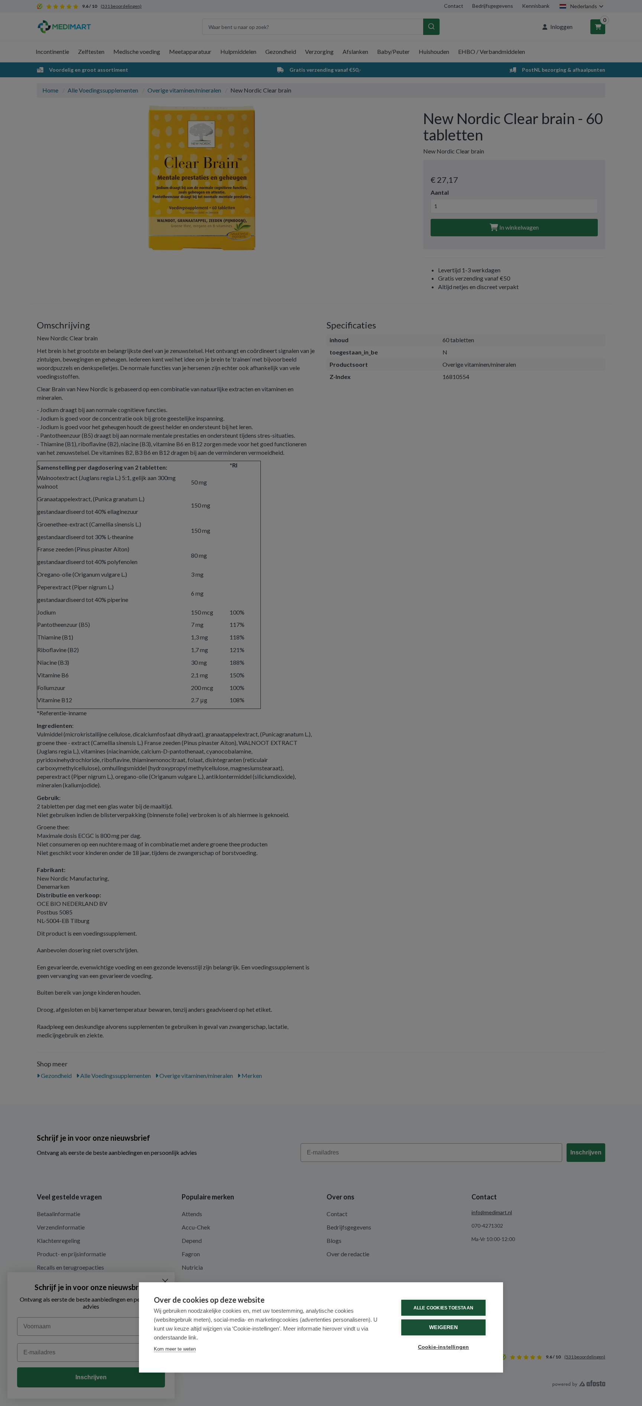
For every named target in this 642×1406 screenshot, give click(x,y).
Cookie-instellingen (443, 1347)
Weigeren (443, 1327)
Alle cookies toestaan (443, 1308)
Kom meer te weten (175, 1349)
